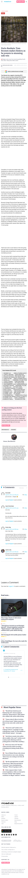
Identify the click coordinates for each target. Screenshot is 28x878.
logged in (11, 586)
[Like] (23, 495)
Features (3, 821)
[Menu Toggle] (2, 1)
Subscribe (21, 1)
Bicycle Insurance (19, 823)
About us (3, 815)
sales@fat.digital (17, 851)
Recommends (18, 820)
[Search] (26, 2)
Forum (16, 815)
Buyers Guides (4, 820)
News (2, 816)
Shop (16, 821)
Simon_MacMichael (9, 441)
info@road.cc (13, 847)
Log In (6, 500)
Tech (2, 823)
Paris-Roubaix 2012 (5, 429)
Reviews (3, 818)
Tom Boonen (13, 429)
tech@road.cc (11, 849)
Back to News (5, 11)
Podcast (16, 818)
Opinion (16, 816)
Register (11, 500)
